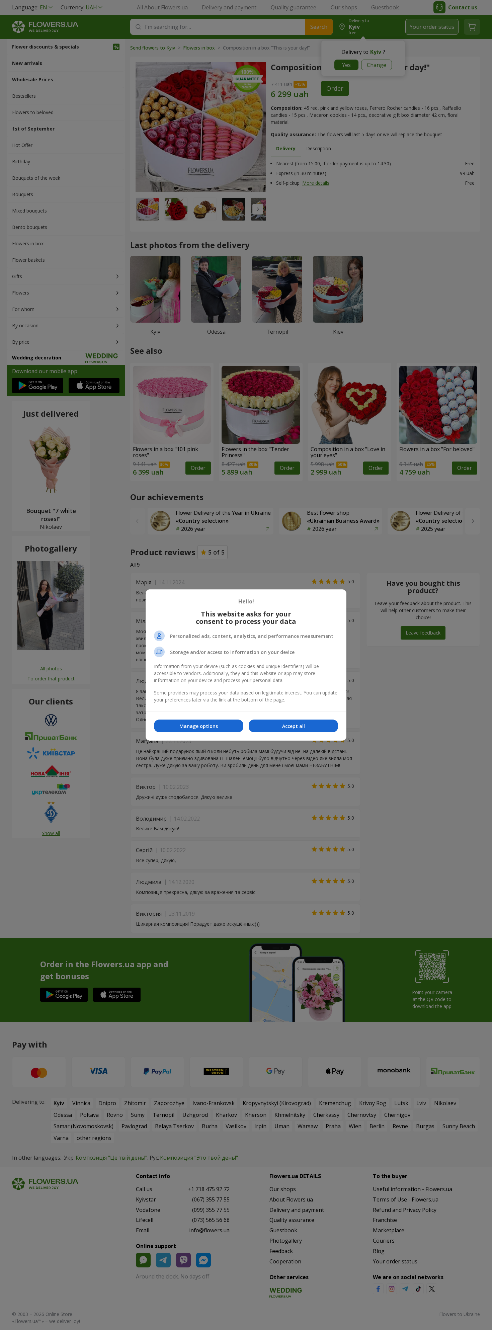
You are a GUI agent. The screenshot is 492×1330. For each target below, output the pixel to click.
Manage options (198, 726)
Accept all (293, 726)
